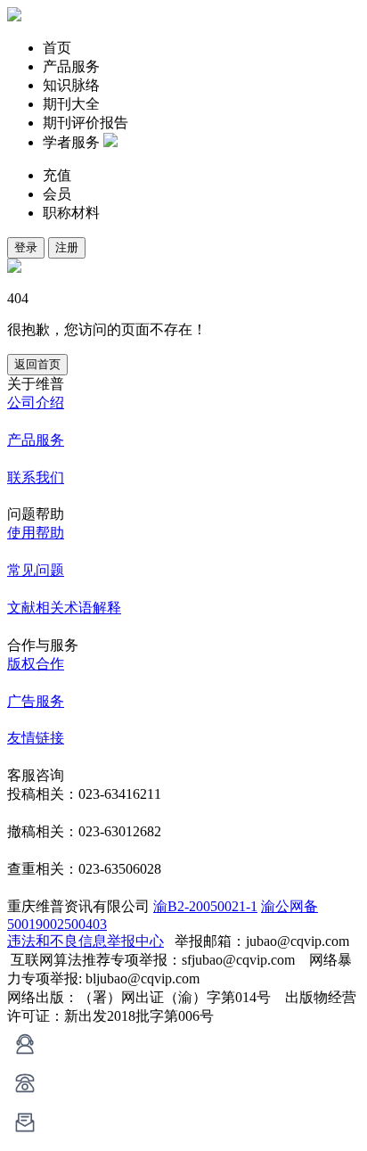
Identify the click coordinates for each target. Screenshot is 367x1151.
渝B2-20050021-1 (205, 906)
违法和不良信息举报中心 (85, 941)
